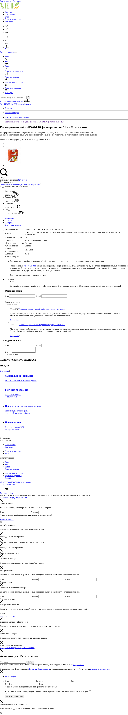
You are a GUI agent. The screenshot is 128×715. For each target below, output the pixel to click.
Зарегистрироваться (14, 696)
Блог (7, 17)
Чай (6, 61)
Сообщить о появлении (10, 184)
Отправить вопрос (13, 354)
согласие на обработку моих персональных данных (28, 515)
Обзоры (9, 222)
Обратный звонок (23, 104)
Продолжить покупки (9, 648)
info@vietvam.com (7, 484)
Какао (7, 66)
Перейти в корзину (27, 648)
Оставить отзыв (11, 305)
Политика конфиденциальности (13, 498)
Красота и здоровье (13, 88)
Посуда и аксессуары (14, 82)
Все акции (4, 371)
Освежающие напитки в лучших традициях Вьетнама (42, 325)
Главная (8, 108)
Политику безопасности (39, 669)
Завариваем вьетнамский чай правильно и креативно (41, 309)
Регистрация (10, 676)
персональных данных (100, 669)
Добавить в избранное (30, 184)
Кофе (7, 56)
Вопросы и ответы (13, 225)
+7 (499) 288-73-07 (8, 104)
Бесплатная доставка (10, 193)
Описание (9, 218)
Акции (9, 93)
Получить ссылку (7, 616)
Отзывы (9, 220)
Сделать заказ (6, 582)
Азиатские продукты (14, 71)
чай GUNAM (30, 266)
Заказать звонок (7, 519)
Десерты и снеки (12, 77)
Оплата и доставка (13, 19)
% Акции (9, 12)
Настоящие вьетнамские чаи (17, 117)
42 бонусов (22, 180)
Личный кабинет (7, 493)
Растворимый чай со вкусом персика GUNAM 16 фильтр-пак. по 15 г (34, 122)
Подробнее (14, 320)
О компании (10, 14)
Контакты (9, 21)
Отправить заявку (7, 599)
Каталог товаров (7, 52)
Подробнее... (78, 665)
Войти (30, 662)
